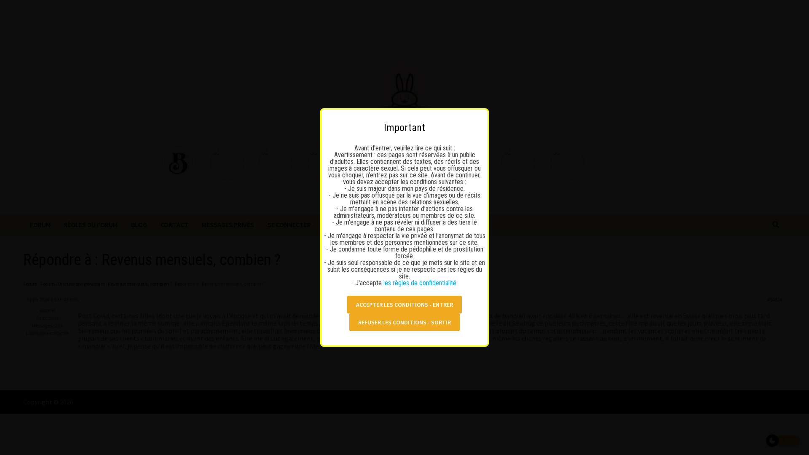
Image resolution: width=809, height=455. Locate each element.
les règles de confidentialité (420, 283)
